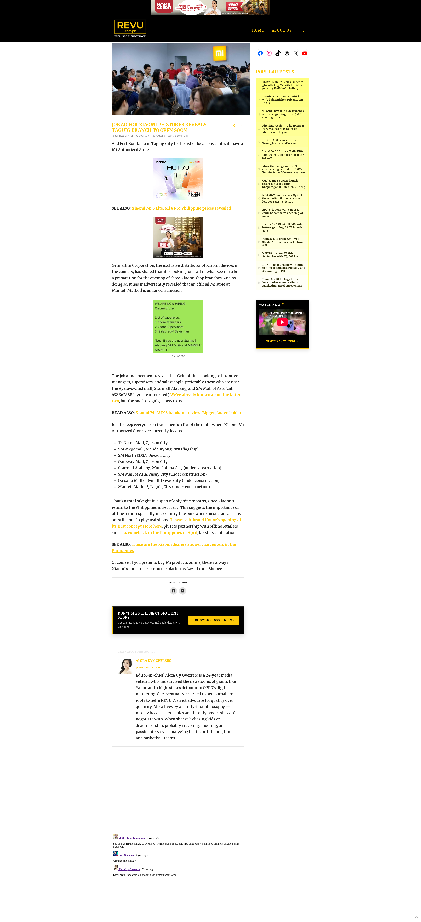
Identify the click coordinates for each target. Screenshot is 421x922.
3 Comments (182, 136)
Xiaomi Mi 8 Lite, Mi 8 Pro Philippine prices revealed (181, 208)
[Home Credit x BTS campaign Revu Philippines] (210, 7)
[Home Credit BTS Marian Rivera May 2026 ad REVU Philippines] (178, 237)
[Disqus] (178, 788)
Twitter (157, 667)
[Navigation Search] (302, 21)
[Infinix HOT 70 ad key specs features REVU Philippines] (178, 179)
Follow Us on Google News (213, 620)
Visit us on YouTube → (282, 341)
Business (119, 136)
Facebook (143, 667)
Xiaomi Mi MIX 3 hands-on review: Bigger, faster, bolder (188, 413)
